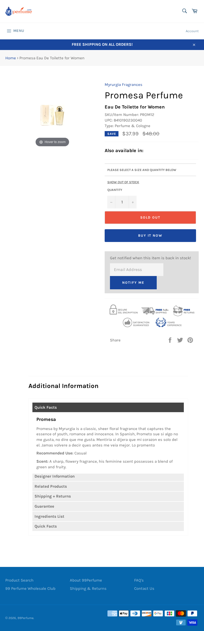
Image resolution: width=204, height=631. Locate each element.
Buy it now (150, 235)
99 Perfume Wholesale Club (30, 588)
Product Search (19, 580)
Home (10, 58)
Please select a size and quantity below (141, 170)
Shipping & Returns (88, 588)
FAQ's (139, 580)
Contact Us (144, 588)
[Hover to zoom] (52, 114)
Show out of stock (123, 182)
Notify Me (133, 283)
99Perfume (25, 618)
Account (192, 31)
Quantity (114, 190)
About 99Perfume (86, 580)
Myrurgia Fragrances (123, 84)
